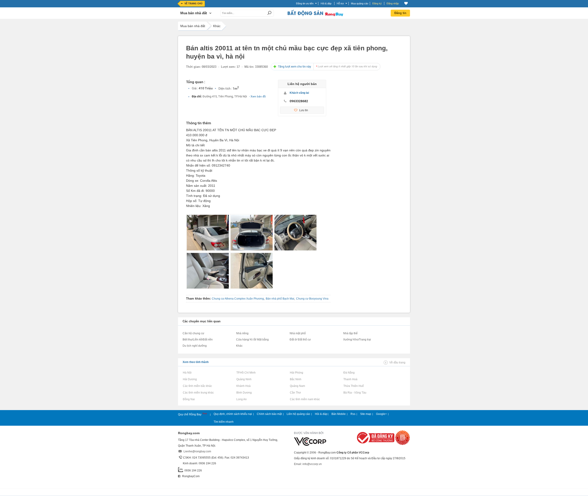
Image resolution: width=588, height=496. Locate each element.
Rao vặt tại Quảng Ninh (244, 379)
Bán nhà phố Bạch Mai (280, 298)
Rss (353, 414)
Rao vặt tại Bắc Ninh (295, 379)
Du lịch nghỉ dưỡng (195, 345)
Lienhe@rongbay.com (197, 451)
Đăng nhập (393, 3)
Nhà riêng (242, 333)
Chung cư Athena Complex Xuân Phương (238, 298)
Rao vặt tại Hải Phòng (296, 372)
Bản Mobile (338, 414)
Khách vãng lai (299, 92)
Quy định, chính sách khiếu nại (233, 414)
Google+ (381, 414)
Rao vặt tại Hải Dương (190, 379)
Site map (365, 414)
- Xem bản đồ (257, 96)
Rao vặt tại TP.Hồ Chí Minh (246, 372)
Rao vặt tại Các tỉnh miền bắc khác (197, 386)
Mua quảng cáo (359, 3)
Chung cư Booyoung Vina (312, 298)
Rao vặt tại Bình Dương (244, 392)
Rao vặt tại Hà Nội (187, 372)
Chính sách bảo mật (269, 414)
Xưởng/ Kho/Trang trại (357, 339)
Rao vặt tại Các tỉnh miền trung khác (198, 392)
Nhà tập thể (350, 333)
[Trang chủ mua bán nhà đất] (315, 15)
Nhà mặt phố (298, 333)
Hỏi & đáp (321, 414)
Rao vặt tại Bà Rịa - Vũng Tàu (354, 392)
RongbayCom (190, 476)
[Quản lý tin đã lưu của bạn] (406, 3)
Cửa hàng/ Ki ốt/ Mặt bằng (252, 339)
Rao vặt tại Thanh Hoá (350, 379)
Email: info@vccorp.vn (308, 464)
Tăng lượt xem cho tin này (327, 66)
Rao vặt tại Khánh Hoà (243, 386)
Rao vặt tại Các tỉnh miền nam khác (305, 399)
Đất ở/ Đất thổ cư (300, 339)
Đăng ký (377, 3)
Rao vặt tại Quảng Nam (297, 386)
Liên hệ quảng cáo (298, 414)
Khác (216, 26)
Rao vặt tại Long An (241, 399)
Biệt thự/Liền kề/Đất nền (198, 339)
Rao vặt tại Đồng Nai (189, 399)
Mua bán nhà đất (192, 26)
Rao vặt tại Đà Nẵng (349, 372)
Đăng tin (400, 13)
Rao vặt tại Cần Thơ (295, 392)
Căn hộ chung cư (193, 333)
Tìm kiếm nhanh (224, 421)
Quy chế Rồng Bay (190, 414)
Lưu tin (303, 110)
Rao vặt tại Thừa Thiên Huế (353, 386)
